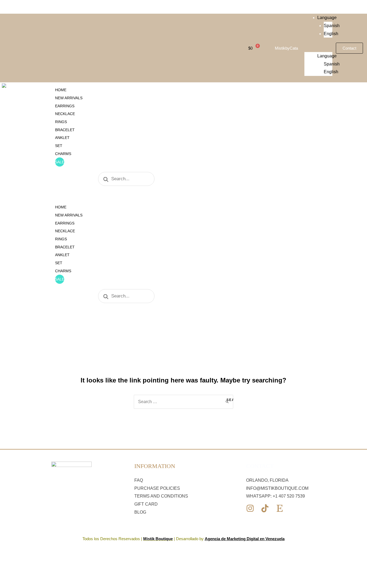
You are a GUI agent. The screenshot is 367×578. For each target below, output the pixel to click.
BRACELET (65, 130)
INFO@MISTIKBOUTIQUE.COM (277, 488)
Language (327, 17)
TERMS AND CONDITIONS (161, 496)
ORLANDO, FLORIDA (267, 480)
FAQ (138, 480)
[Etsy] (280, 508)
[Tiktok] (265, 508)
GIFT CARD (146, 504)
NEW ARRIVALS (68, 98)
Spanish (332, 25)
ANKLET (62, 137)
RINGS (61, 122)
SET (58, 145)
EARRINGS (64, 106)
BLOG (140, 512)
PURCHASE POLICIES (157, 488)
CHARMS (63, 154)
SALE (59, 162)
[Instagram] (250, 508)
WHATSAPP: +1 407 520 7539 (275, 496)
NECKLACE (65, 114)
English (331, 33)
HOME (60, 90)
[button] (318, 48)
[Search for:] (183, 401)
